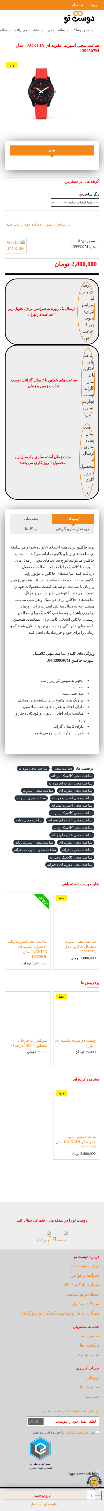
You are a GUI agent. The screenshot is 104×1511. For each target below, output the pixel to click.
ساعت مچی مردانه (33, 768)
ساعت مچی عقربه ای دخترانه (69, 865)
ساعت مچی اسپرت (38, 791)
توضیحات (73, 519)
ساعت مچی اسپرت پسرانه (71, 805)
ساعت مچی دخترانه (77, 850)
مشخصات (31, 519)
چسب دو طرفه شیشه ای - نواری (75, 1042)
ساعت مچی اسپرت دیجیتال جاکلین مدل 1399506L (80, 946)
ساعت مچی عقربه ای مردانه (70, 783)
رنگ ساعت (90, 194)
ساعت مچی (56, 30)
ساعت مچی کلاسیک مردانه (71, 776)
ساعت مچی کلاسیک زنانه (73, 828)
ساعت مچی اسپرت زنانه (34, 842)
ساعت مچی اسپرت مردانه (72, 798)
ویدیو (52, 150)
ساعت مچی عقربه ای (75, 791)
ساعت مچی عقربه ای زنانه (71, 835)
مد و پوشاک (81, 30)
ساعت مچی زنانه (27, 30)
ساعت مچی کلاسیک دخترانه (71, 857)
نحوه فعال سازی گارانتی (73, 529)
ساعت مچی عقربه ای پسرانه (70, 820)
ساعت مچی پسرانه (31, 798)
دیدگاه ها (31, 529)
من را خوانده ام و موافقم (63, 1432)
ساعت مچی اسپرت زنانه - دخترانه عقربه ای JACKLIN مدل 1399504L (27, 949)
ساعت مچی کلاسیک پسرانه (71, 813)
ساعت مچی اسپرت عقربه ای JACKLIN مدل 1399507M (76, 1142)
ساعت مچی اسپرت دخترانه (35, 850)
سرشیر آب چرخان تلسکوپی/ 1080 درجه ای (28, 1042)
